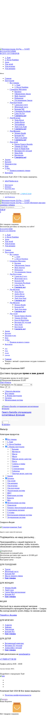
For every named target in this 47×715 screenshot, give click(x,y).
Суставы (10, 512)
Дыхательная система (16, 490)
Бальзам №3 (19, 135)
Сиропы (15, 466)
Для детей (9, 64)
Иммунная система (15, 495)
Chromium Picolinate (22, 111)
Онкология (11, 505)
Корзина (17, 92)
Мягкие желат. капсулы (21, 459)
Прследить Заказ (10, 188)
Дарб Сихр (9, 590)
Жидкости (16, 452)
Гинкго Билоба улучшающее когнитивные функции (16, 413)
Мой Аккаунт (20, 96)
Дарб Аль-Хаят (20, 127)
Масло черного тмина (14, 576)
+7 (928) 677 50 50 (8, 659)
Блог (7, 166)
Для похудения (13, 488)
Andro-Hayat (19, 122)
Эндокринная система (16, 517)
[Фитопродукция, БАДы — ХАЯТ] (15, 49)
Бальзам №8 (19, 109)
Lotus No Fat (19, 113)
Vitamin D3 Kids (20, 146)
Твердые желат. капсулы (22, 473)
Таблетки (16, 471)
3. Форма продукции (13, 396)
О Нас (7, 168)
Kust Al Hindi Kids (21, 149)
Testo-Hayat (19, 120)
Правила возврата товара (20, 170)
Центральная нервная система (19, 515)
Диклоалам (9, 629)
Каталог (8, 162)
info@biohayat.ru (11, 181)
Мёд (9, 500)
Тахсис (8, 569)
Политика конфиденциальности (18, 695)
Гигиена (8, 398)
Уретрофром (19, 124)
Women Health (20, 133)
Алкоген (8, 625)
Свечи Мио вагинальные (15, 592)
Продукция (9, 81)
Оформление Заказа (22, 94)
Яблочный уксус (21, 107)
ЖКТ (9, 493)
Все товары (14, 83)
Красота (10, 498)
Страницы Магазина (18, 89)
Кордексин (18, 155)
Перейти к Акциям (8, 615)
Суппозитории (18, 469)
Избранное (18, 98)
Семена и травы (18, 464)
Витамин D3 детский (23, 151)
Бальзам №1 (10, 631)
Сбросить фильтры (12, 391)
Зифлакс (8, 627)
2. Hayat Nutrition (12, 60)
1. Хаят (8, 58)
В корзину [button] (6, 424)
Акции (7, 62)
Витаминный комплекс (14, 643)
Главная (8, 78)
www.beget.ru (24, 654)
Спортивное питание (16, 510)
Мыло (14, 456)
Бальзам (15, 449)
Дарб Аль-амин (20, 138)
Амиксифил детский (13, 648)
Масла (14, 454)
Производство (11, 164)
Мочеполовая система (14, 400)
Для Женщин (15, 131)
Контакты (9, 173)
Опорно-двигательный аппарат (20, 508)
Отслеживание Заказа (23, 100)
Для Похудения (16, 102)
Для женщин (10, 68)
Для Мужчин (15, 118)
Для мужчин (10, 66)
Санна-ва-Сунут (21, 105)
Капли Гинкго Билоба (23, 144)
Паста (14, 461)
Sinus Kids (18, 153)
